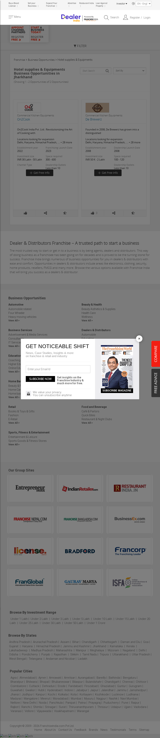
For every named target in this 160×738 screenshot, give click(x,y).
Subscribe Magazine (117, 390)
